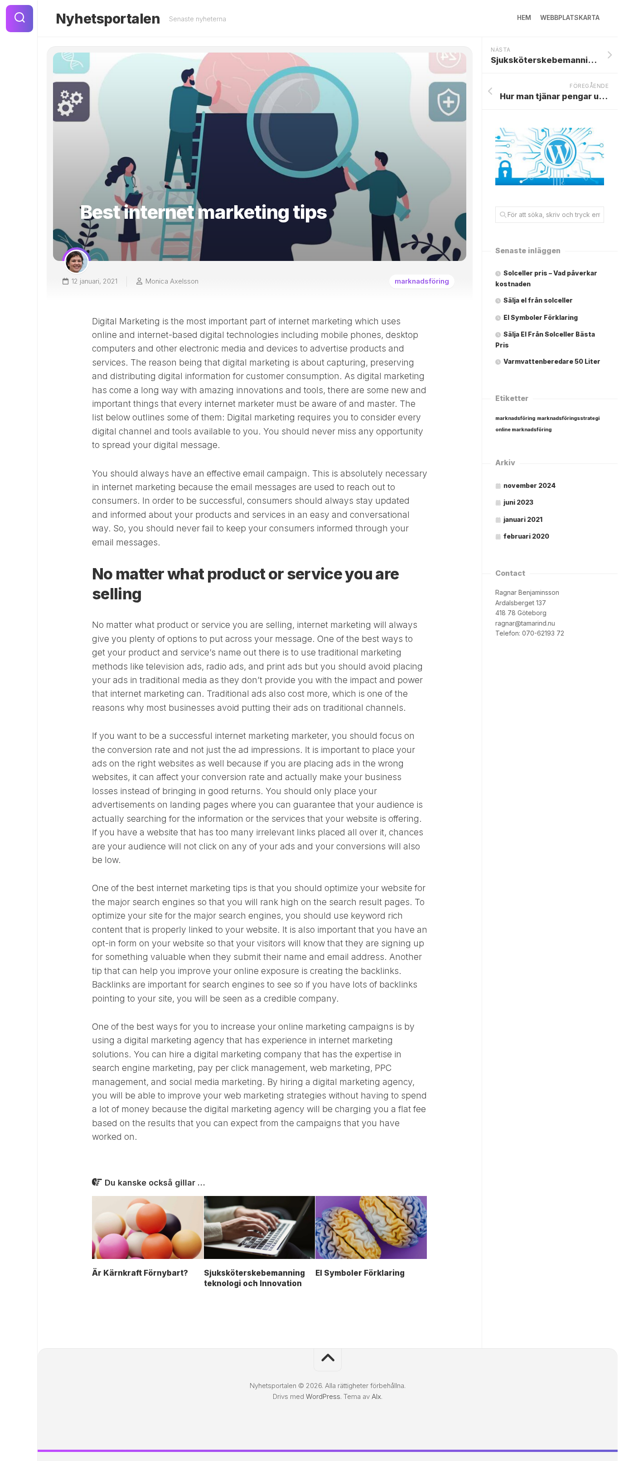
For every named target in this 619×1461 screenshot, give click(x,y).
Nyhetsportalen (108, 18)
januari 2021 (522, 519)
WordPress (323, 1396)
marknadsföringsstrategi (568, 418)
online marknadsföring (523, 430)
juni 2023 (518, 502)
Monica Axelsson (171, 281)
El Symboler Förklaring (360, 1273)
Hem (524, 17)
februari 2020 (526, 536)
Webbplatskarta (570, 17)
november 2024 (529, 485)
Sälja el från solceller (538, 300)
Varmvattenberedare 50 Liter (551, 361)
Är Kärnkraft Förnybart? (140, 1273)
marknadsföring (422, 281)
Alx (376, 1396)
